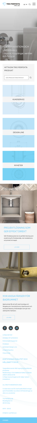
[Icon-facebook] (5, 328)
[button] (29, 4)
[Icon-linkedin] (11, 328)
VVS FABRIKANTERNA (19, 373)
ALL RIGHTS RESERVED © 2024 (12, 385)
